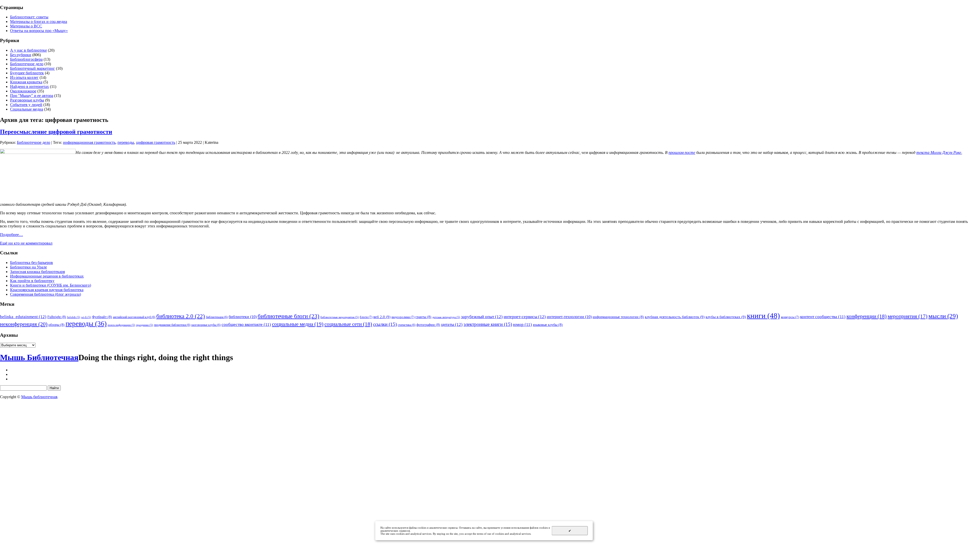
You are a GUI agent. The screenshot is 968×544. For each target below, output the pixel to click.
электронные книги (488, 324)
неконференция (23, 324)
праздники (144, 325)
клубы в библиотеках (726, 317)
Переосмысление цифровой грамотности (56, 131)
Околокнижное (23, 91)
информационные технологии (618, 317)
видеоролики (402, 317)
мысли (943, 316)
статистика (406, 325)
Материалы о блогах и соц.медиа (38, 21)
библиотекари (217, 317)
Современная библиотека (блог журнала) (45, 294)
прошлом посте (682, 152)
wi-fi (86, 317)
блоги (366, 317)
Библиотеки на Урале (28, 267)
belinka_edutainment (23, 316)
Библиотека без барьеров (31, 262)
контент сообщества (822, 316)
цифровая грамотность (155, 142)
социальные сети (348, 324)
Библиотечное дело (26, 64)
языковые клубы (548, 325)
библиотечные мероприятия (339, 317)
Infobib (73, 317)
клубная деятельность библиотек (675, 317)
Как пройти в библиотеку (32, 281)
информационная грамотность (89, 142)
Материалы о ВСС (26, 26)
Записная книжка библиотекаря (37, 271)
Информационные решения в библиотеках (47, 276)
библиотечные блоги (288, 316)
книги (763, 316)
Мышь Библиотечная (39, 357)
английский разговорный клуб (134, 317)
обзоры (56, 325)
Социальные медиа (26, 109)
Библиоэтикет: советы (29, 17)
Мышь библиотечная (39, 397)
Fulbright (56, 317)
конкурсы (790, 317)
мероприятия (907, 316)
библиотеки (243, 317)
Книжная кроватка (26, 82)
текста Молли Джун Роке (938, 152)
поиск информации (121, 325)
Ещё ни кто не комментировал (26, 243)
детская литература (446, 317)
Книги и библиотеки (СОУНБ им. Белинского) (50, 285)
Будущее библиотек (27, 73)
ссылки (385, 324)
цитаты (452, 324)
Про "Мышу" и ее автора (31, 95)
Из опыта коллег (24, 77)
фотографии (428, 325)
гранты (423, 317)
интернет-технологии (569, 317)
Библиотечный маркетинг (32, 68)
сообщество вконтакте (246, 324)
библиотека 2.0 (180, 316)
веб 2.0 (381, 317)
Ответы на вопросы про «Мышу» (39, 30)
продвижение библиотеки (172, 325)
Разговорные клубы (27, 100)
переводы (125, 142)
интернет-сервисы (525, 316)
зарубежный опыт (482, 316)
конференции (866, 316)
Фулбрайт (102, 317)
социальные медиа (297, 324)
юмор (522, 324)
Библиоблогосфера (26, 59)
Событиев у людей (26, 105)
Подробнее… (11, 234)
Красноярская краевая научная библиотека (46, 290)
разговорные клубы (206, 325)
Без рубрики (20, 55)
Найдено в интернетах (29, 86)
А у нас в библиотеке (28, 50)
